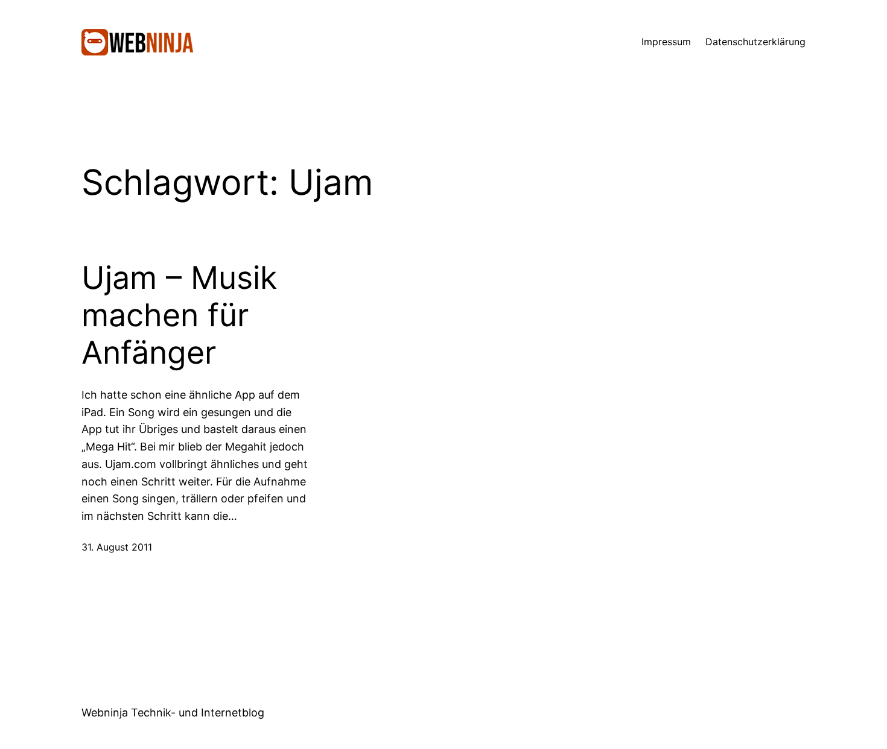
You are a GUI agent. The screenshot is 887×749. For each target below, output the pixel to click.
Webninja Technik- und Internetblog (172, 712)
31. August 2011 (116, 547)
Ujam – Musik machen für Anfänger (179, 315)
